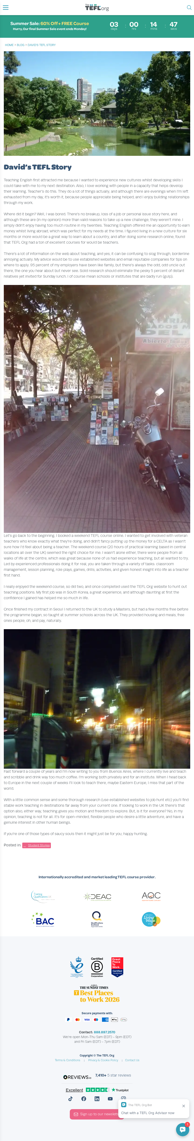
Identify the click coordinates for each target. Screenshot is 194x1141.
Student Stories (39, 845)
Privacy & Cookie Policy (103, 1060)
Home (9, 45)
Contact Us (132, 1060)
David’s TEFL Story (42, 45)
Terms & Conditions (67, 1060)
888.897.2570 (104, 1032)
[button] (5, 7)
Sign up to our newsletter (100, 1114)
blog (20, 45)
